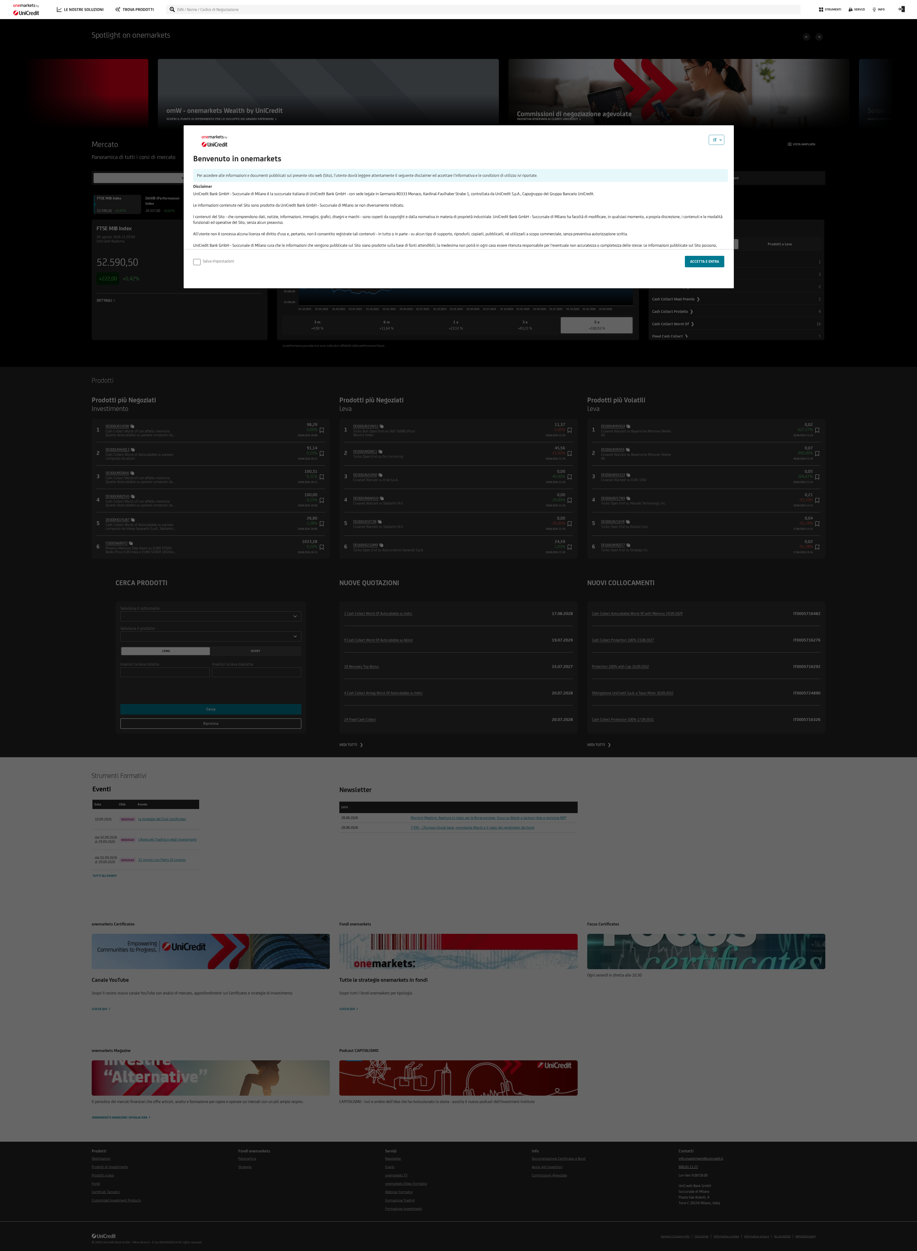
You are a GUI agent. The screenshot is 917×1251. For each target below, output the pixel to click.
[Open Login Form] (901, 10)
